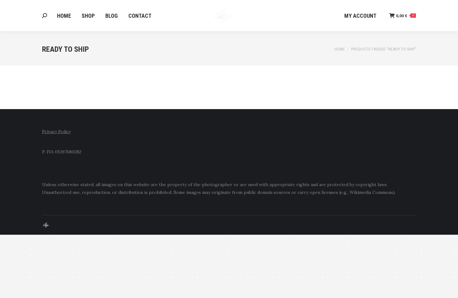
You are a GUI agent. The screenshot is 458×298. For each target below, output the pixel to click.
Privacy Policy (56, 131)
